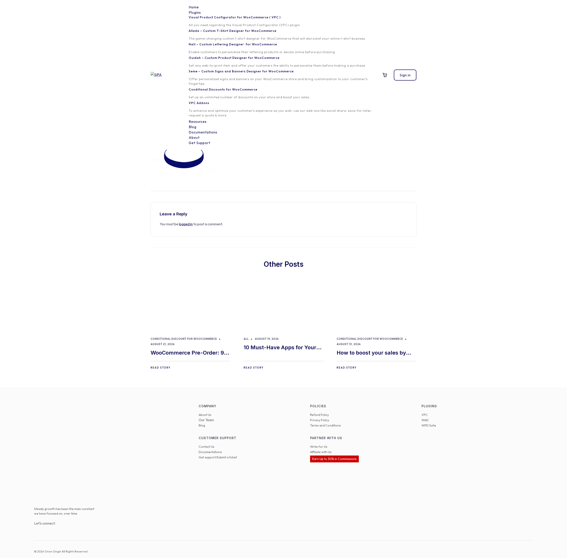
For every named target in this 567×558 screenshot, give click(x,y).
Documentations (210, 452)
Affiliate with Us (321, 452)
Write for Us (318, 447)
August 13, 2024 (349, 344)
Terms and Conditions (325, 425)
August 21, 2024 (163, 344)
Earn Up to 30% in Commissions (334, 459)
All (246, 338)
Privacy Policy (319, 420)
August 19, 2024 (267, 338)
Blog (202, 425)
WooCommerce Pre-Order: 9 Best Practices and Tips (187, 353)
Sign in (405, 75)
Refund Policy (319, 415)
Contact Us (206, 447)
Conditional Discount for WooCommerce (184, 338)
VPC (424, 415)
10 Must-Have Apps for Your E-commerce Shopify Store (280, 347)
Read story (161, 367)
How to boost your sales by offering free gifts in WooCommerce (371, 353)
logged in (186, 224)
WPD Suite (428, 425)
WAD (425, 420)
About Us (205, 415)
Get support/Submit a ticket (218, 457)
